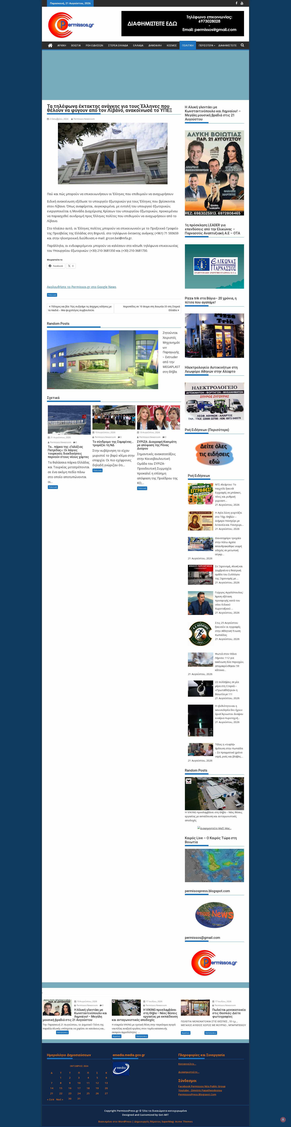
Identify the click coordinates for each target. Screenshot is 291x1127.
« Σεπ (50, 1099)
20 (106, 1088)
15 (60, 1088)
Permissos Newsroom (84, 119)
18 (88, 1088)
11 (88, 1083)
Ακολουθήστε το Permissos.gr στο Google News (81, 287)
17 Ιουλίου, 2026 (154, 1001)
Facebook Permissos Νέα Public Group (201, 1086)
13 (106, 1083)
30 (69, 1098)
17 (78, 1088)
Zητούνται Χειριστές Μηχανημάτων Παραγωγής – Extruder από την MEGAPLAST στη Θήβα (171, 352)
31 (78, 1098)
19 (97, 1088)
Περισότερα (206, 45)
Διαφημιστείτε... (188, 1072)
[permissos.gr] (50, 45)
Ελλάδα (138, 45)
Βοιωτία (76, 45)
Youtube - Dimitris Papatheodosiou (200, 1090)
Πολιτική (187, 45)
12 (97, 1083)
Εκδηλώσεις (62, 1032)
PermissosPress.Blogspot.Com (197, 1094)
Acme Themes (184, 1121)
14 (51, 1088)
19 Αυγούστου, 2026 (105, 432)
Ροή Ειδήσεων (94, 45)
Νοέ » (59, 1099)
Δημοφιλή (155, 45)
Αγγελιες (116, 1036)
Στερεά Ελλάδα (118, 45)
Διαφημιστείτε (227, 45)
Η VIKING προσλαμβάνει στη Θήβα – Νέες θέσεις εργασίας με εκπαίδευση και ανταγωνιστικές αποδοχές (213, 816)
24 (78, 1093)
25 (88, 1093)
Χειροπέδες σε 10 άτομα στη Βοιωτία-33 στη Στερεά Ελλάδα (151, 308)
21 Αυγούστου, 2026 (60, 437)
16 (69, 1088)
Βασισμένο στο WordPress (115, 1121)
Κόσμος (172, 45)
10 (78, 1083)
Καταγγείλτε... (187, 1063)
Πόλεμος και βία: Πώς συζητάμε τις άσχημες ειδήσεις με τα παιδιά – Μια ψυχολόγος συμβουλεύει (80, 308)
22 (60, 1093)
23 (69, 1093)
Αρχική (61, 45)
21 (51, 1093)
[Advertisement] (145, 75)
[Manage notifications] (283, 1119)
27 (106, 1093)
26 (97, 1093)
